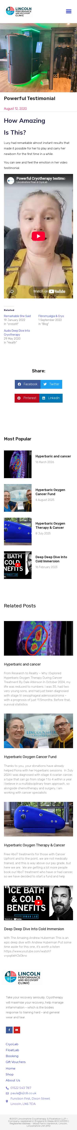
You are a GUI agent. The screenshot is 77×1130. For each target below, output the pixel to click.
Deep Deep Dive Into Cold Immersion (51, 559)
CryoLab (12, 1044)
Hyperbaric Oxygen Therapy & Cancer (50, 526)
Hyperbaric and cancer (53, 456)
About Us (13, 1080)
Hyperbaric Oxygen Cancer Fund (50, 492)
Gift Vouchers (15, 1062)
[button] (68, 11)
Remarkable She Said (17, 316)
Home (10, 1068)
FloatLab (12, 1050)
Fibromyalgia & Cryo (51, 316)
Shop (10, 1074)
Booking (12, 1056)
